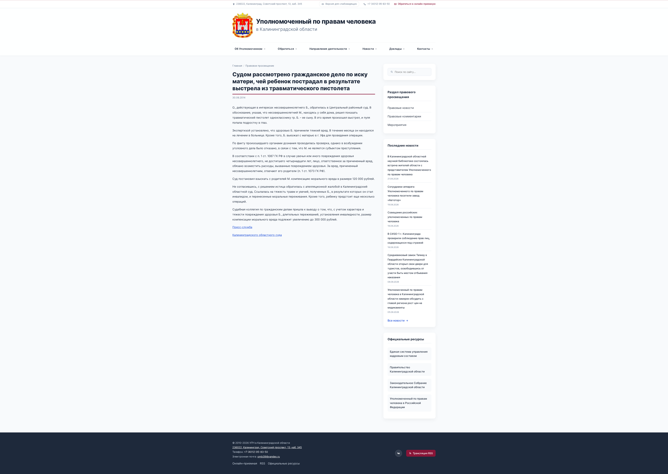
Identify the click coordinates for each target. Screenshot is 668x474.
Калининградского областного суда (257, 235)
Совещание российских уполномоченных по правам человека (405, 217)
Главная (237, 65)
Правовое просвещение (259, 65)
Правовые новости (401, 108)
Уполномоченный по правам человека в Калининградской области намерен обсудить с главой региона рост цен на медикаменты (406, 298)
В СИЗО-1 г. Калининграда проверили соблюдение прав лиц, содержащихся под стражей (409, 238)
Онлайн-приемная (244, 463)
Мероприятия (397, 125)
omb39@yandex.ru (268, 456)
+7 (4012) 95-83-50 (256, 451)
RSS (262, 463)
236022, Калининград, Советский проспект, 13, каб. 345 (267, 447)
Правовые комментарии (404, 116)
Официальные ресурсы (284, 463)
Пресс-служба (242, 227)
